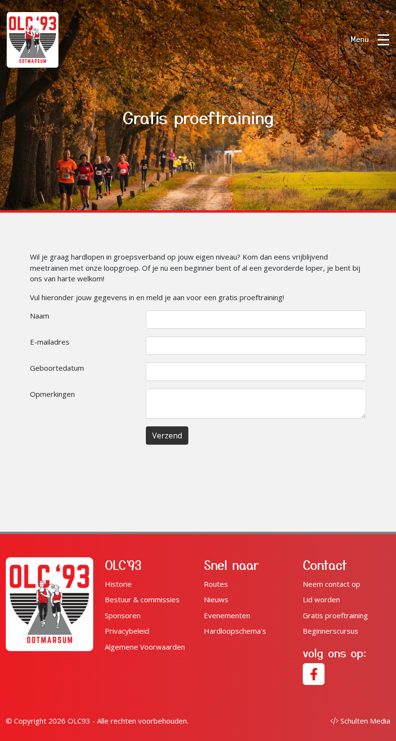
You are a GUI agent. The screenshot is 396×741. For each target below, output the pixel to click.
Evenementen (227, 615)
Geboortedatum (57, 368)
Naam (39, 315)
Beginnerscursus (330, 631)
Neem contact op (331, 584)
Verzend (167, 435)
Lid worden (321, 599)
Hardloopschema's (235, 631)
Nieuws (216, 599)
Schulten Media (365, 721)
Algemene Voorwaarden (145, 647)
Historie (118, 584)
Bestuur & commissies (142, 599)
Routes (216, 584)
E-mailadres (50, 342)
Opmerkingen (52, 394)
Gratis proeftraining (335, 615)
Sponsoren (123, 615)
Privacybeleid (127, 631)
